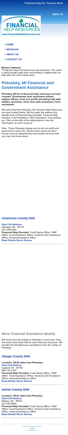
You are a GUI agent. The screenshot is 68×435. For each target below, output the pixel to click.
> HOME (9, 44)
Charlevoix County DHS (18, 218)
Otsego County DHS (16, 356)
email (32, 428)
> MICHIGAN (11, 49)
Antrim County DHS (15, 389)
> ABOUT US (11, 54)
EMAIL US (57, 14)
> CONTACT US (13, 59)
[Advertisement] (34, 174)
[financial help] (21, 34)
